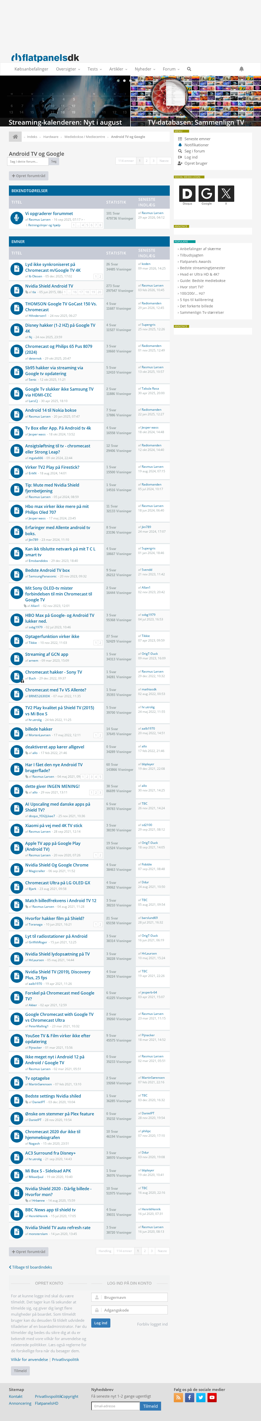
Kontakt (15, 1396)
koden (146, 264)
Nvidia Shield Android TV (49, 286)
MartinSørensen (40, 1084)
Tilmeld (20, 1370)
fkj (30, 337)
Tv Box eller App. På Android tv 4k (58, 428)
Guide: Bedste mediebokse (203, 280)
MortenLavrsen (39, 735)
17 (81, 292)
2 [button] (147, 161)
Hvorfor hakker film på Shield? (54, 918)
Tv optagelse (37, 1078)
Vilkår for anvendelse (29, 1359)
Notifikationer (197, 144)
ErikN (32, 473)
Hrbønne (38, 1200)
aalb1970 (148, 728)
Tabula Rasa (150, 388)
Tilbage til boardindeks (31, 1267)
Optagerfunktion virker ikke (52, 636)
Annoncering (20, 1403)
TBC (145, 803)
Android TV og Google (36, 153)
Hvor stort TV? (191, 287)
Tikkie (33, 643)
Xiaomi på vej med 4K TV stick (53, 825)
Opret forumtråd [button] (30, 175)
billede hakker (39, 729)
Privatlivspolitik (65, 1359)
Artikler (116, 69)
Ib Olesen (35, 276)
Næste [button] (164, 161)
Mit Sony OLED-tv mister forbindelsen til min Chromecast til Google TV (58, 594)
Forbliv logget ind (152, 1324)
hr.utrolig (35, 720)
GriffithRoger (38, 942)
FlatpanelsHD (46, 1403)
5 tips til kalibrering (196, 299)
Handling (105, 1251)
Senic (32, 379)
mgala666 (36, 458)
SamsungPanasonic (43, 576)
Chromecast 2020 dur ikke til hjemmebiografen (52, 1134)
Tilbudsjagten (191, 255)
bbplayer (148, 764)
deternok (35, 358)
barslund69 (150, 918)
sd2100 (147, 825)
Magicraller (37, 871)
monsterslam (38, 1234)
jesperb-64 (149, 992)
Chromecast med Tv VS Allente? (55, 690)
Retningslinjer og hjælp (44, 225)
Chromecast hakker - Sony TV (53, 672)
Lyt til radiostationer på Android (56, 936)
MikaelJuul (36, 1177)
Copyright (69, 1396)
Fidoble (147, 864)
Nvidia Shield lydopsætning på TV (57, 954)
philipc (146, 1131)
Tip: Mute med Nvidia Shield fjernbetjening (52, 488)
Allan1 (35, 606)
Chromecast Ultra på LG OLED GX (57, 883)
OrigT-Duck (150, 653)
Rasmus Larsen (39, 219)
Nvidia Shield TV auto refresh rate (57, 1227)
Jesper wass (37, 434)
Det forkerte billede (196, 306)
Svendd (147, 569)
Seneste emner (197, 138)
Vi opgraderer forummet (49, 213)
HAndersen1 (38, 316)
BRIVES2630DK (39, 696)
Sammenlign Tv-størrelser (202, 312)
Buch (32, 678)
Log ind (100, 1322)
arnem (33, 660)
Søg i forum (194, 150)
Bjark (32, 889)
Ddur (145, 882)
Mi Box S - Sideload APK (48, 1171)
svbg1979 (36, 627)
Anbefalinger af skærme (200, 248)
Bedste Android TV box (47, 570)
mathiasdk (149, 689)
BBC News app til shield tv (50, 1210)
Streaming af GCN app (46, 654)
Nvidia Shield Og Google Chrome (56, 865)
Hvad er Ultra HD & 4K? (199, 274)
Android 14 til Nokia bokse (50, 410)
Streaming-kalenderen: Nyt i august (65, 101)
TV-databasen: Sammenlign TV (196, 101)
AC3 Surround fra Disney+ (50, 1153)
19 (93, 292)
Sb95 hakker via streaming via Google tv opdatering (54, 370)
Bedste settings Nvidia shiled (53, 1096)
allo (34, 753)
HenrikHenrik (38, 1216)
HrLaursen (36, 960)
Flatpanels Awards (195, 261)
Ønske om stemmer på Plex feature (59, 1114)
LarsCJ (33, 401)
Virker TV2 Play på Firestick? (52, 467)
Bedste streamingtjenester (202, 267)
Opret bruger (195, 163)
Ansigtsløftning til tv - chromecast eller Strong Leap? (57, 448)
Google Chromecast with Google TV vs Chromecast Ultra (59, 1017)
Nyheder (143, 69)
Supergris (148, 324)
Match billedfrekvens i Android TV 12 (60, 900)
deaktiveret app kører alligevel (54, 747)
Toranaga (36, 924)
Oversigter (66, 69)
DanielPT (38, 1102)
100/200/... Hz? (192, 293)
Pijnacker (35, 1047)
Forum (169, 69)
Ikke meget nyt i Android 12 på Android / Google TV (54, 1059)
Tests (93, 69)
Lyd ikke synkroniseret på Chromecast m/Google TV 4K (53, 267)
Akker (33, 1005)
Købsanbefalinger (31, 69)
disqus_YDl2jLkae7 (42, 816)
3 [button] (153, 161)
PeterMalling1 (39, 1026)
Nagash (34, 1143)
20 (99, 292)
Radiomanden (151, 303)
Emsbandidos (38, 561)
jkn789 (33, 539)
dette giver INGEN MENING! (52, 786)
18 (87, 292)
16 (75, 292)
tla (34, 292)
